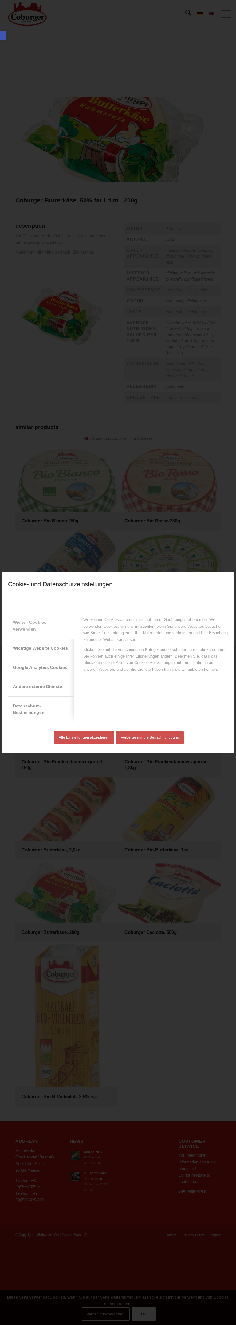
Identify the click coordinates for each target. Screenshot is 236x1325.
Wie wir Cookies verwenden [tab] (29, 625)
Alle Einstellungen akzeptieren (84, 737)
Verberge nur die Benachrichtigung (150, 737)
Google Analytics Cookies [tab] (40, 667)
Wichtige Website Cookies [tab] (40, 648)
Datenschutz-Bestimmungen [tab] (29, 709)
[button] (3, 35)
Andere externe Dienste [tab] (37, 686)
